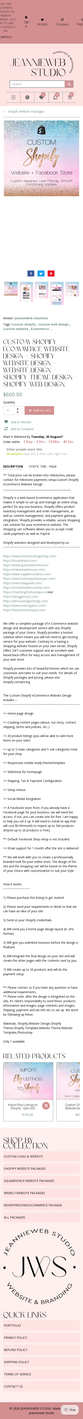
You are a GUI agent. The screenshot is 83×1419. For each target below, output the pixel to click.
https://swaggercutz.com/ (20, 596)
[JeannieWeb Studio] (41, 63)
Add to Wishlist (21, 422)
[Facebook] (30, 273)
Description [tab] (13, 466)
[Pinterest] (51, 273)
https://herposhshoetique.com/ (24, 610)
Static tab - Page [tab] (43, 466)
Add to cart (42, 410)
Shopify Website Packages (25, 111)
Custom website (15, 329)
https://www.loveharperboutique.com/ (29, 579)
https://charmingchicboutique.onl (25, 592)
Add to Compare (22, 429)
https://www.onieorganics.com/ (24, 605)
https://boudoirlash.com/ (20, 561)
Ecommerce (40, 329)
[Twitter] (40, 273)
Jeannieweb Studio (41, 1413)
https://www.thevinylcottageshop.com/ (29, 556)
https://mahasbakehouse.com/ (24, 570)
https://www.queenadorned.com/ (26, 565)
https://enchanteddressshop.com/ (26, 587)
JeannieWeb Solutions (31, 318)
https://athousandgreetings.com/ (25, 601)
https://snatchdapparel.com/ (22, 583)
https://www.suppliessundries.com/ (27, 574)
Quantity (9, 402)
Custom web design (53, 324)
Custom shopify (23, 324)
